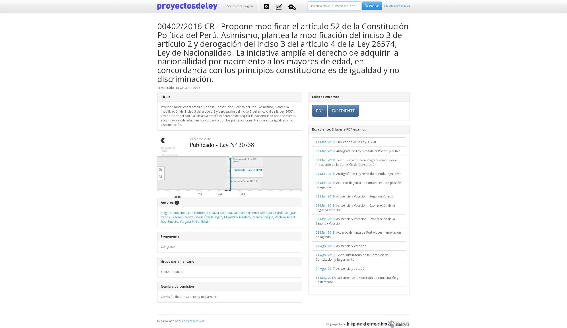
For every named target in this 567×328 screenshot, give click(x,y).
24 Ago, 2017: (325, 246)
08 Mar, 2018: (325, 183)
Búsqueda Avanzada (397, 5)
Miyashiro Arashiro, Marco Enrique (248, 217)
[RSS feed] (267, 6)
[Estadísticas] (279, 6)
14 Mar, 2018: (325, 142)
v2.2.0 (200, 321)
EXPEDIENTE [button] (343, 110)
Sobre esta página (240, 6)
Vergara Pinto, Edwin (195, 221)
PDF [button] (319, 110)
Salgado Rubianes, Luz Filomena (184, 213)
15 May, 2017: (326, 277)
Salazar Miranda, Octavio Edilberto (233, 213)
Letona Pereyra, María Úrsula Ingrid (196, 217)
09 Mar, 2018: (325, 151)
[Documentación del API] (292, 6)
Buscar (373, 6)
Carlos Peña (188, 321)
